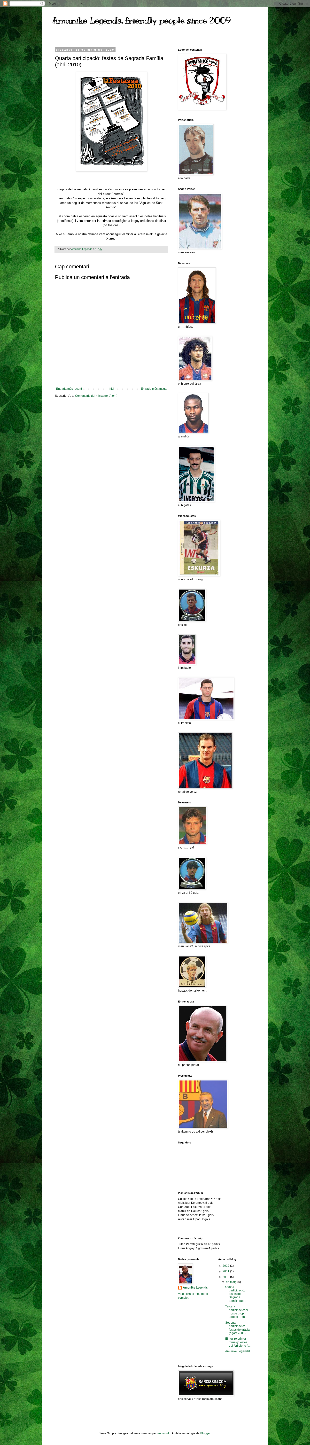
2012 (226, 1265)
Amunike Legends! (237, 1351)
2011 (226, 1271)
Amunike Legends (195, 1287)
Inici (111, 388)
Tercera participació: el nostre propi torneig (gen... (236, 1312)
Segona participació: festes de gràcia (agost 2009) (237, 1328)
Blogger (205, 1433)
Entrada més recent (69, 388)
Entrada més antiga (154, 388)
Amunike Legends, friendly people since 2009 (141, 20)
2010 (226, 1277)
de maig (231, 1282)
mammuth (163, 1433)
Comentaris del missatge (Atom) (96, 395)
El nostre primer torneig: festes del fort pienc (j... (237, 1342)
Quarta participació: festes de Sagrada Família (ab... (235, 1294)
